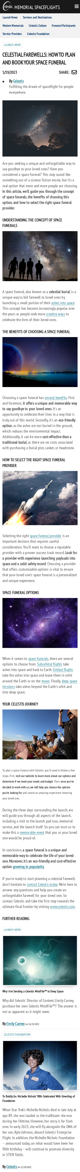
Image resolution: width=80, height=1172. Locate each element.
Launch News (10, 17)
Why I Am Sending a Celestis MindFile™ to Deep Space (33, 991)
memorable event (32, 832)
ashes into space (62, 302)
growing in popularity (28, 866)
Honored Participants (64, 26)
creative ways (55, 313)
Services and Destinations (37, 17)
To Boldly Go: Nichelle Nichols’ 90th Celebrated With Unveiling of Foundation (38, 1098)
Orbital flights (63, 669)
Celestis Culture (37, 26)
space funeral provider (45, 535)
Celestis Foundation (38, 34)
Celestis (18, 80)
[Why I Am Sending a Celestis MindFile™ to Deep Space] (40, 960)
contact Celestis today (42, 884)
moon (46, 680)
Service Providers (12, 34)
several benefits (56, 397)
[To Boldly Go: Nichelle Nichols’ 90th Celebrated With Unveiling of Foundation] (40, 1065)
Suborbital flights (49, 664)
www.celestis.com (62, 906)
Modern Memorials (13, 26)
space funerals (38, 658)
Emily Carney (15, 1023)
